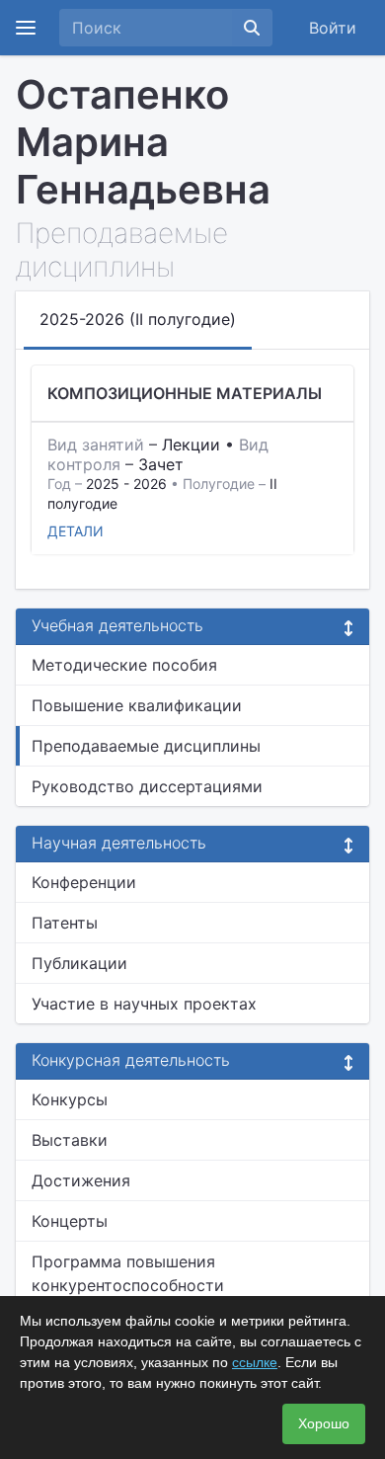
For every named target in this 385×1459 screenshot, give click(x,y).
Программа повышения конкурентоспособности (128, 1273)
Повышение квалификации (137, 705)
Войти (332, 28)
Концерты (70, 1221)
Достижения (81, 1180)
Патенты (65, 922)
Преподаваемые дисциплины (146, 746)
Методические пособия (124, 665)
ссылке (254, 1362)
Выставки (70, 1140)
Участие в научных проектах (144, 1003)
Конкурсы (70, 1099)
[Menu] (25, 27)
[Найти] (251, 27)
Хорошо (323, 1423)
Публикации (79, 963)
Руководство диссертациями (147, 786)
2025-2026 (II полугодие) (137, 319)
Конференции (84, 882)
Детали (75, 531)
